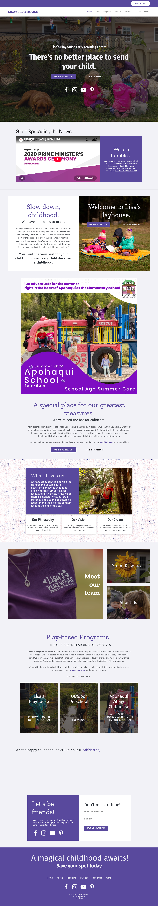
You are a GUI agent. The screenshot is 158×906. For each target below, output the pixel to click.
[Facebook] (66, 89)
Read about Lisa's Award (126, 171)
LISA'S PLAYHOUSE (23, 12)
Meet (92, 576)
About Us (128, 602)
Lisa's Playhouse (39, 699)
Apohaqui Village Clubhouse (119, 701)
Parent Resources (128, 566)
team (92, 592)
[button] (63, 76)
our (94, 584)
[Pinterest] (91, 89)
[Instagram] (74, 89)
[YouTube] (83, 89)
